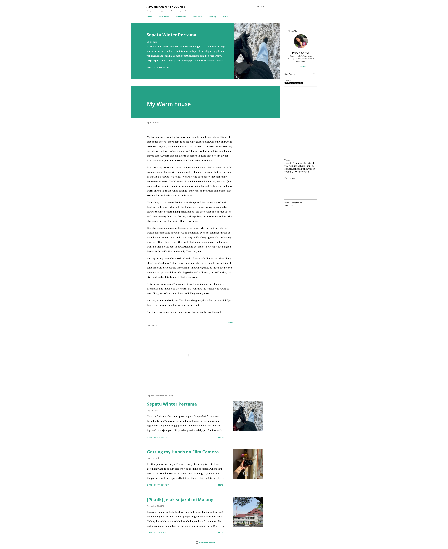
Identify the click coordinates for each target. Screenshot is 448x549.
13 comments (160, 533)
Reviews (225, 16)
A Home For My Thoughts (166, 6)
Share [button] (149, 67)
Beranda (149, 16)
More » (221, 437)
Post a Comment (161, 67)
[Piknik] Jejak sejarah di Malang (180, 499)
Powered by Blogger (206, 542)
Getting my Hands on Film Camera (183, 452)
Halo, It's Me (164, 16)
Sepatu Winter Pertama (171, 35)
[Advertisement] (299, 124)
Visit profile (301, 66)
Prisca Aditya (301, 53)
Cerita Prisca (197, 16)
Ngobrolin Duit (180, 16)
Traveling (212, 16)
